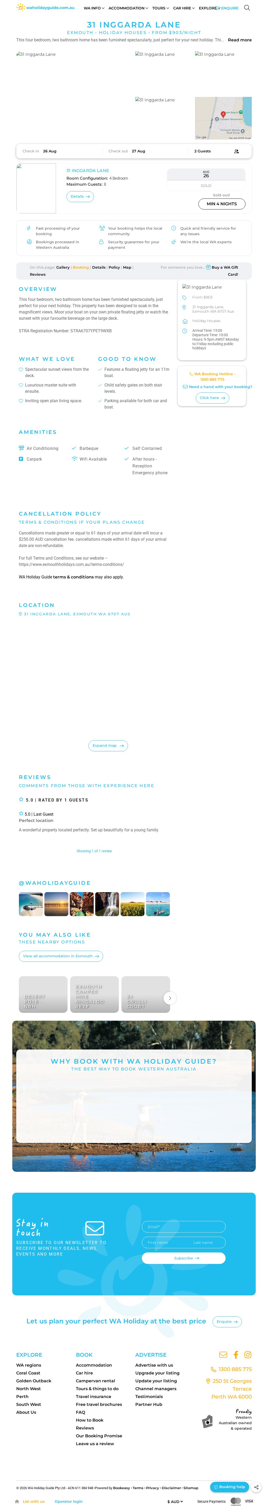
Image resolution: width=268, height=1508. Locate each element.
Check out (118, 151)
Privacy (152, 1488)
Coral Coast (28, 1373)
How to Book (89, 1420)
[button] (74, 95)
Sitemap (190, 1488)
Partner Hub (148, 1404)
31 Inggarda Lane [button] (87, 170)
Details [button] (77, 196)
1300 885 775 (212, 379)
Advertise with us (154, 1365)
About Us (26, 1412)
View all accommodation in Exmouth (58, 956)
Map (127, 267)
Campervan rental (95, 1380)
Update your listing (156, 1380)
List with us (33, 1501)
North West (28, 1388)
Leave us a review (95, 1443)
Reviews (38, 274)
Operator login (69, 1501)
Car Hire (182, 8)
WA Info (92, 8)
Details (98, 267)
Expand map (105, 745)
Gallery (63, 267)
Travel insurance (93, 1396)
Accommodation (126, 8)
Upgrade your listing (157, 1373)
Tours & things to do (97, 1388)
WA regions (28, 1365)
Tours (158, 8)
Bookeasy (121, 1488)
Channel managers (155, 1388)
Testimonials (149, 1396)
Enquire (229, 8)
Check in (31, 151)
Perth (22, 1396)
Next (170, 998)
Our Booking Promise (99, 1435)
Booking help (231, 1486)
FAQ (80, 1412)
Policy (114, 267)
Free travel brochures (99, 1404)
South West (28, 1404)
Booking (81, 267)
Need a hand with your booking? (220, 386)
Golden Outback (33, 1380)
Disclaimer (171, 1488)
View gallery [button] (105, 129)
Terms (138, 1488)
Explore (208, 8)
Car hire (84, 1373)
